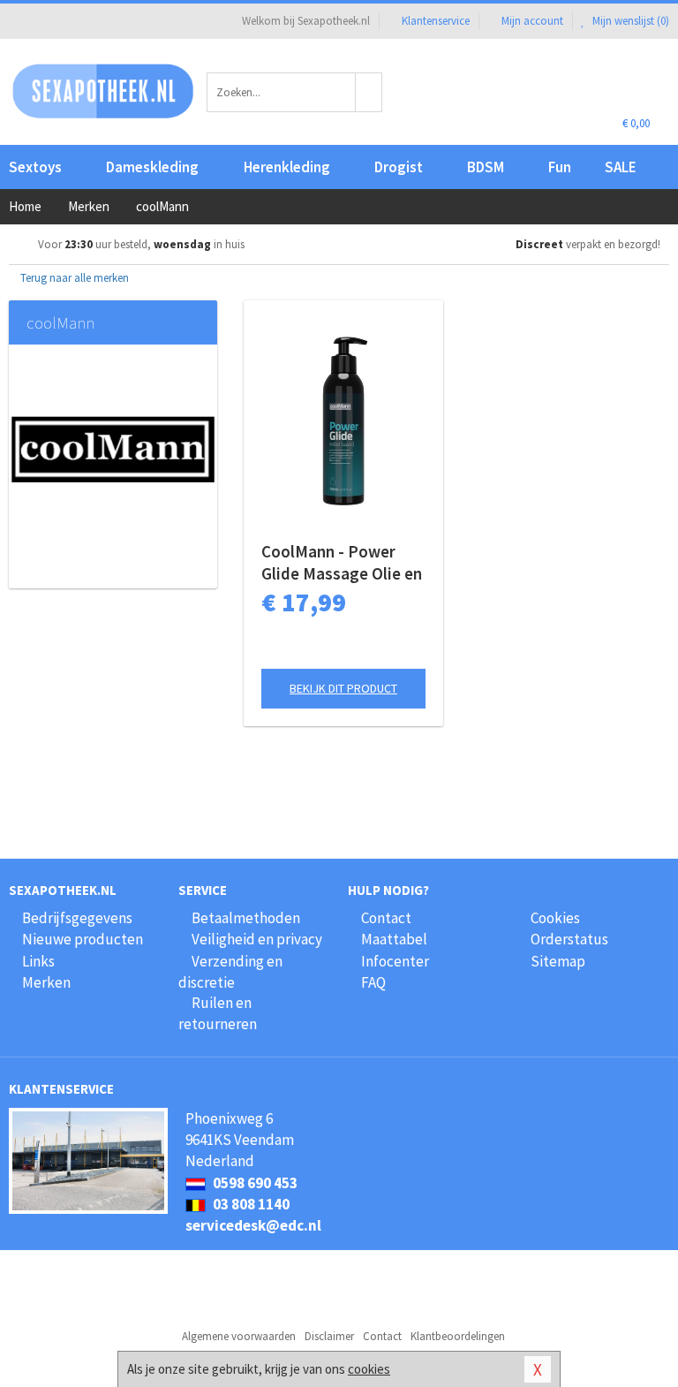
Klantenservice (436, 20)
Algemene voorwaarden (239, 1336)
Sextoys (35, 167)
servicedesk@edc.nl (253, 1225)
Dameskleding (152, 167)
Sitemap (558, 961)
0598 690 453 (254, 1183)
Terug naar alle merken (73, 277)
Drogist (398, 167)
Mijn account (532, 20)
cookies (369, 1368)
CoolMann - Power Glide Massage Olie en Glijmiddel (341, 563)
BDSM (485, 167)
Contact (386, 918)
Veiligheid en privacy (257, 939)
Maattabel (394, 939)
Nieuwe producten (82, 939)
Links (38, 961)
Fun (559, 167)
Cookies (555, 918)
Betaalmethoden (246, 918)
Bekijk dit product (343, 688)
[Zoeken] (369, 92)
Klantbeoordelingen (458, 1336)
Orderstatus (569, 939)
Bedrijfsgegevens (77, 918)
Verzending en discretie (230, 971)
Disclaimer (329, 1336)
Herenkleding (287, 167)
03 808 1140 (250, 1204)
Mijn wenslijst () (629, 20)
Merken (46, 982)
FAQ (373, 982)
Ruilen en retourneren (217, 1013)
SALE (621, 167)
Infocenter (395, 961)
